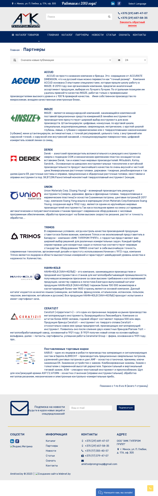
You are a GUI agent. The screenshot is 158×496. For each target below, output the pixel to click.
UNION (48, 187)
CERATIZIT (51, 308)
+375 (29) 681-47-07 (134, 13)
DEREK (48, 149)
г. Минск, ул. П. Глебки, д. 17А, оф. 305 (35, 3)
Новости (98, 34)
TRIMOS (49, 227)
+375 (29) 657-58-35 (134, 17)
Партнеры (82, 34)
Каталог (27, 34)
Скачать (124, 34)
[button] (115, 492)
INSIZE (48, 109)
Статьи (111, 34)
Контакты (139, 34)
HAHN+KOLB (52, 268)
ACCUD (48, 72)
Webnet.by (64, 473)
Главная (53, 34)
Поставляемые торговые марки (66, 349)
